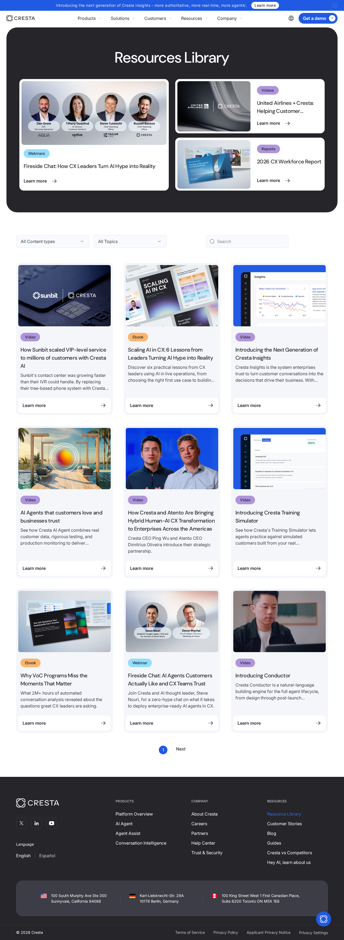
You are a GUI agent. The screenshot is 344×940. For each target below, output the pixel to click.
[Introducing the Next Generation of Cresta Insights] (279, 339)
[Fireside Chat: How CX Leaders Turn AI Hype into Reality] (94, 135)
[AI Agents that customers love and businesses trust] (64, 502)
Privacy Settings (313, 932)
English (23, 855)
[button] (90, 18)
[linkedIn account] (36, 823)
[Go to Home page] (20, 18)
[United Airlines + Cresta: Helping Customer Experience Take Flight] (250, 106)
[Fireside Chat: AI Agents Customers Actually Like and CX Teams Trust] (172, 661)
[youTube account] (51, 823)
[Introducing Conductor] (279, 661)
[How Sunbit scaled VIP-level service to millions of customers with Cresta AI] (64, 339)
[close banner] (335, 5)
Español (47, 855)
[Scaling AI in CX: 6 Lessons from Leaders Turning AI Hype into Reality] (172, 339)
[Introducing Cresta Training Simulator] (279, 502)
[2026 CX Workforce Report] (250, 164)
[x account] (21, 823)
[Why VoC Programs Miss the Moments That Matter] (64, 661)
